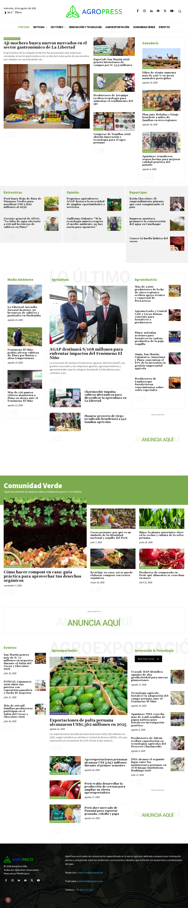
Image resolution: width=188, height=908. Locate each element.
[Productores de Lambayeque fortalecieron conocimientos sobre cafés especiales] (175, 383)
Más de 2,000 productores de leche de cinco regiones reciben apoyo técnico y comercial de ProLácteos (150, 294)
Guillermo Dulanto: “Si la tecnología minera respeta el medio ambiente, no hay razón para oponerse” (85, 223)
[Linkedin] (151, 11)
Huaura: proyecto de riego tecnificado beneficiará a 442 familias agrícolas (105, 419)
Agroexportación (59, 713)
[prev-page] (6, 134)
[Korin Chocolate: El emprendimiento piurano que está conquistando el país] (177, 204)
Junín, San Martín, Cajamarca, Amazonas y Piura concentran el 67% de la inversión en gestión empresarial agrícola (150, 361)
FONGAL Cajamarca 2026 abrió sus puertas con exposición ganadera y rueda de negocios (18, 687)
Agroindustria (12, 39)
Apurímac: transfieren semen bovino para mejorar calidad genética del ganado (161, 161)
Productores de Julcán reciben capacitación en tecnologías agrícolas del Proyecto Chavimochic (148, 742)
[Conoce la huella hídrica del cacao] (177, 243)
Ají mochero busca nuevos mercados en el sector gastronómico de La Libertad (45, 45)
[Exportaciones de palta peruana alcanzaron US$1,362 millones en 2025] (88, 686)
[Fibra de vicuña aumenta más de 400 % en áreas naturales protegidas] (161, 58)
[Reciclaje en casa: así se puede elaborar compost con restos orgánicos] (112, 559)
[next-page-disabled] (137, 256)
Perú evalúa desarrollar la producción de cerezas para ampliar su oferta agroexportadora (104, 788)
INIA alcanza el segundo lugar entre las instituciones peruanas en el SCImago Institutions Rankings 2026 (148, 765)
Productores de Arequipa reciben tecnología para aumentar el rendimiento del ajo (113, 100)
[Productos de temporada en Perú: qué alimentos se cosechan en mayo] (161, 559)
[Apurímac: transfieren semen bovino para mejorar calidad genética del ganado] (161, 142)
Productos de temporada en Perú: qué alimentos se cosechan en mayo (161, 575)
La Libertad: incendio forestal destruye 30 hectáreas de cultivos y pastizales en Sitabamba (24, 311)
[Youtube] (171, 11)
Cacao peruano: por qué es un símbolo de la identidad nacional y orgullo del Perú (110, 535)
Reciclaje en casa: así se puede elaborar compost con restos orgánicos (111, 575)
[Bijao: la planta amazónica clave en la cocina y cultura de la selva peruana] (161, 518)
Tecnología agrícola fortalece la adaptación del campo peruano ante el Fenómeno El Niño (149, 697)
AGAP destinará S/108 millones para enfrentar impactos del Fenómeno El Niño (86, 353)
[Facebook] (137, 11)
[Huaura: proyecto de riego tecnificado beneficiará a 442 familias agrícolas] (65, 422)
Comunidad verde (13, 566)
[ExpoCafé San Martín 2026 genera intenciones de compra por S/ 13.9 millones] (114, 46)
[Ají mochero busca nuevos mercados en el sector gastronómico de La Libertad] (47, 96)
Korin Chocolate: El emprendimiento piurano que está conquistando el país (146, 203)
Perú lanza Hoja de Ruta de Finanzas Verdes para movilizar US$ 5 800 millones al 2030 (22, 203)
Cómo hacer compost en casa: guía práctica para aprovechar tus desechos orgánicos (42, 576)
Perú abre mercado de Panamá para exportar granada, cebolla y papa (101, 811)
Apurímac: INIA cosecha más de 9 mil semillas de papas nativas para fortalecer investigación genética (148, 720)
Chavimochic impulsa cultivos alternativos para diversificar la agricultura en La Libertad (105, 396)
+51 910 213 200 (84, 889)
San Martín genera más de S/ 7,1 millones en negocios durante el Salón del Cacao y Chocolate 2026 (18, 662)
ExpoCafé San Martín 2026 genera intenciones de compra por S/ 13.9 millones (112, 62)
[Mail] (158, 11)
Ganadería (148, 67)
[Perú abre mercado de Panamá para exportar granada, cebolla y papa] (65, 814)
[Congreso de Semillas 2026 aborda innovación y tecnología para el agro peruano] (114, 121)
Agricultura (100, 90)
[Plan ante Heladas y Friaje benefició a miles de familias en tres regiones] (161, 100)
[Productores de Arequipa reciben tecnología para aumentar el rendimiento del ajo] (114, 82)
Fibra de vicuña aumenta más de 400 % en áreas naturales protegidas (159, 75)
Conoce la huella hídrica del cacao (148, 240)
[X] (164, 11)
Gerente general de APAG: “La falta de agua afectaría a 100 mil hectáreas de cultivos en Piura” (22, 223)
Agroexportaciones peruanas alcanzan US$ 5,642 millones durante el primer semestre (105, 762)
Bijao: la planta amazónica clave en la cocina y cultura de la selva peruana (161, 535)
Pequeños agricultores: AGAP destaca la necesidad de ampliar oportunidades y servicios (86, 203)
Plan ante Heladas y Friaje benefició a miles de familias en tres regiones (160, 117)
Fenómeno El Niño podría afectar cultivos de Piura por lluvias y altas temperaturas (23, 354)
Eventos (98, 129)
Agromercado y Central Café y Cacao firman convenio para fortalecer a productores (151, 317)
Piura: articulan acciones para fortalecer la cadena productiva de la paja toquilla (149, 338)
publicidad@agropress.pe (90, 881)
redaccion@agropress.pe (90, 872)
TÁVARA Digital (23, 873)
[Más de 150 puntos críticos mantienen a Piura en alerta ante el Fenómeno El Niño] (25, 379)
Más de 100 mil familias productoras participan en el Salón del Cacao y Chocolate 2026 (18, 711)
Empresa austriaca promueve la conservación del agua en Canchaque (147, 221)
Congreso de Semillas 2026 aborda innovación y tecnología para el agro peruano (112, 138)
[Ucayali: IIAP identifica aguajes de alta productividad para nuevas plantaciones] (177, 677)
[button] (179, 11)
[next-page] (12, 134)
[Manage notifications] (8, 900)
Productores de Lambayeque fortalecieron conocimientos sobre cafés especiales (149, 384)
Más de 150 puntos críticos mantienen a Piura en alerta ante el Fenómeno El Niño (23, 397)
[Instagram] (144, 11)
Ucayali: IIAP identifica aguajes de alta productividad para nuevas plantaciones (149, 676)
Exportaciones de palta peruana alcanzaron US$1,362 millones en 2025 (88, 722)
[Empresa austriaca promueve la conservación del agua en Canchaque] (177, 224)
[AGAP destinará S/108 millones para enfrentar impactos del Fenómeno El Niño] (88, 315)
